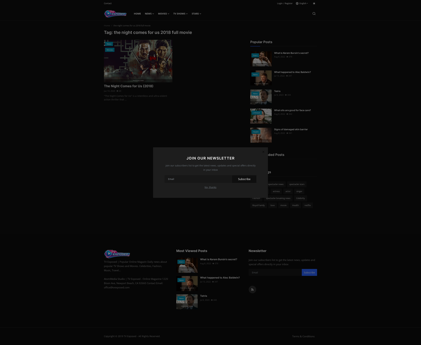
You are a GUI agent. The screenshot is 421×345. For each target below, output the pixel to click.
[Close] (263, 152)
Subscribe (244, 179)
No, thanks (210, 187)
